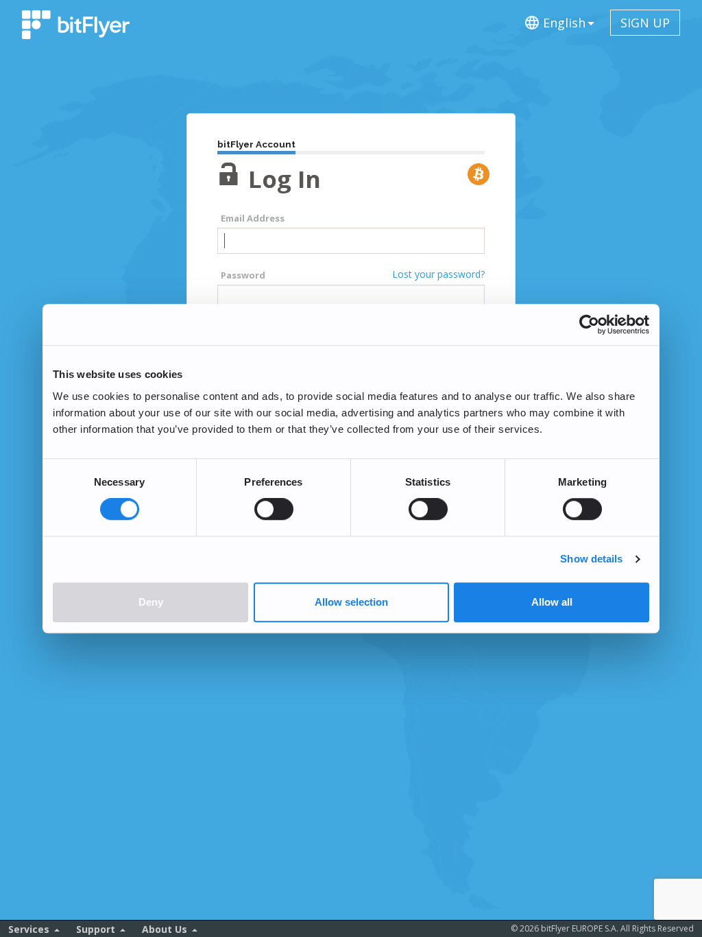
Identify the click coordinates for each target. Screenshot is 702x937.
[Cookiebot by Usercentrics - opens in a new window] (589, 324)
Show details (591, 559)
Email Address (253, 218)
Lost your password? (438, 274)
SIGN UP (645, 22)
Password (243, 275)
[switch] (273, 510)
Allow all (551, 602)
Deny (150, 602)
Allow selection (351, 602)
